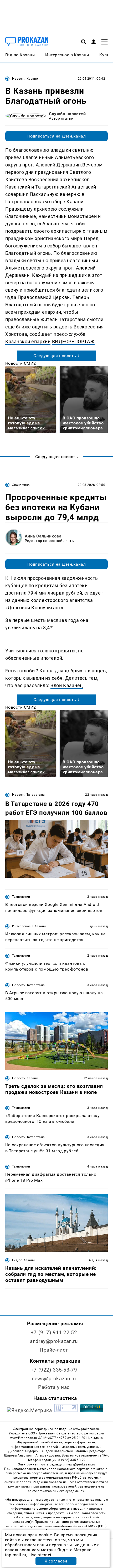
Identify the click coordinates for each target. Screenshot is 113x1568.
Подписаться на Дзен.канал (56, 136)
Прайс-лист (54, 1350)
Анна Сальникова (43, 536)
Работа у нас (54, 1387)
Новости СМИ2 (20, 363)
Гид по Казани (23, 1260)
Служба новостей (67, 113)
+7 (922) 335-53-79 (54, 1370)
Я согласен (56, 1561)
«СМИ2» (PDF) (95, 1526)
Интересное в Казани (29, 926)
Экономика (21, 485)
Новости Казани (25, 78)
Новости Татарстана (28, 794)
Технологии (21, 897)
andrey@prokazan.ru (54, 1341)
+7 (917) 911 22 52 (54, 1332)
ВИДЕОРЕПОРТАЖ (73, 341)
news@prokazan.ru (54, 1379)
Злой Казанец (66, 685)
